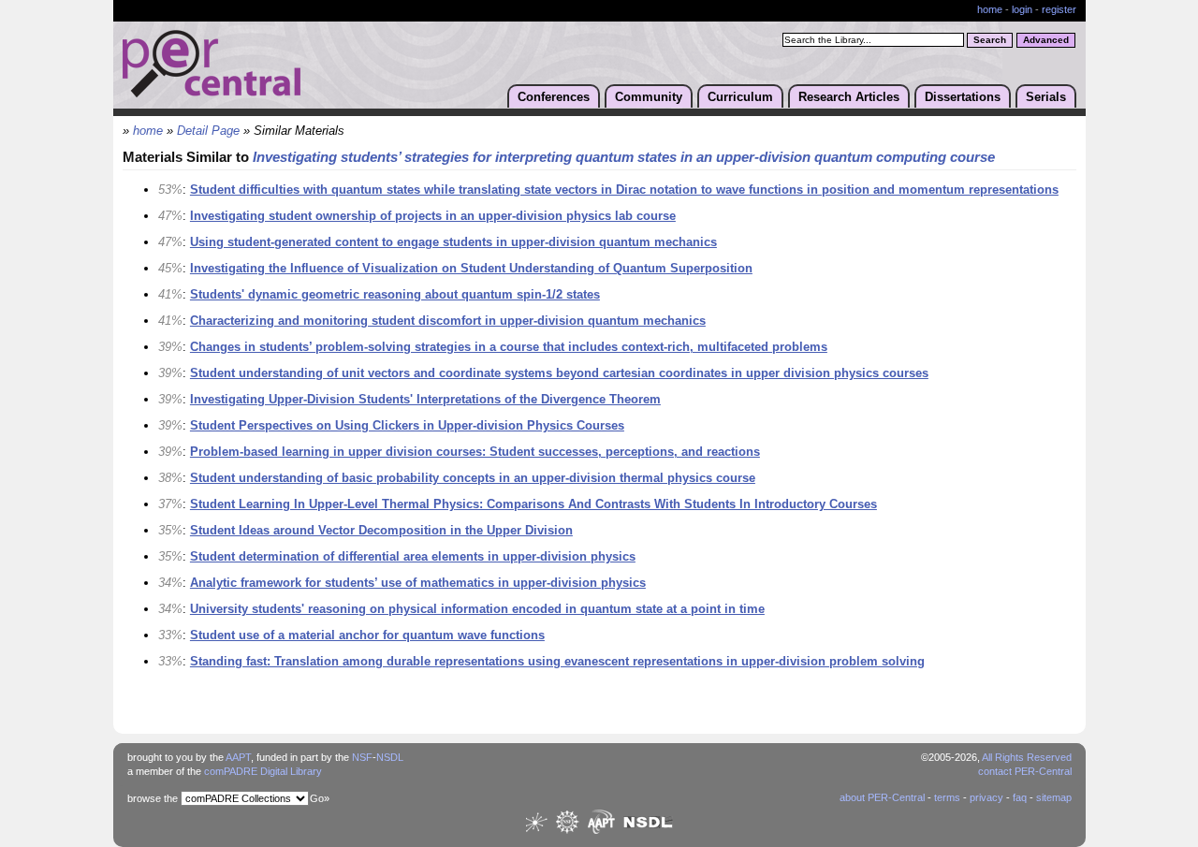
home (989, 9)
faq (1020, 797)
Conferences (554, 97)
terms (947, 797)
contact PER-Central (1025, 771)
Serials (1046, 97)
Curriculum (740, 97)
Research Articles (848, 97)
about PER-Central (882, 797)
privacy (986, 797)
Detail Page (208, 131)
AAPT (238, 757)
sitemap (1054, 797)
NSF (362, 757)
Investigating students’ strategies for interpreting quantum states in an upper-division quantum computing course (624, 157)
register (1059, 9)
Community (648, 97)
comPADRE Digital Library (263, 771)
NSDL (389, 757)
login (1022, 9)
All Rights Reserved (1027, 757)
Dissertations (963, 97)
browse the (152, 798)
